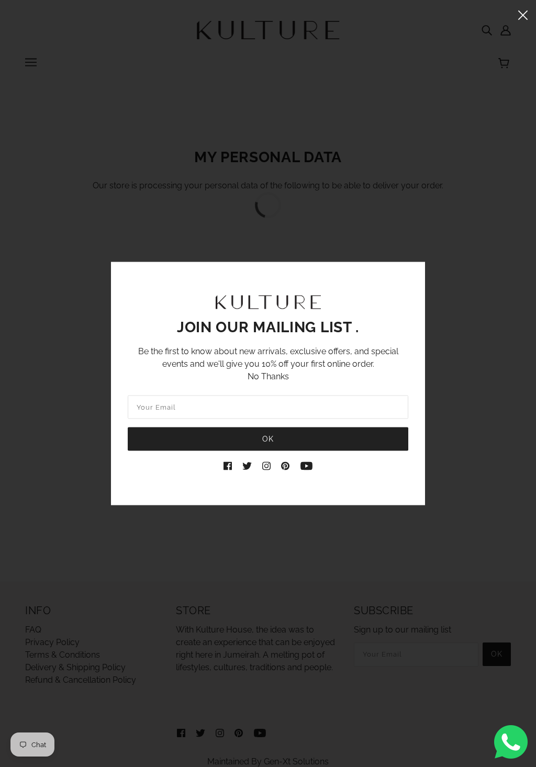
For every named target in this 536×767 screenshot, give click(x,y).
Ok (268, 438)
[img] (227, 465)
